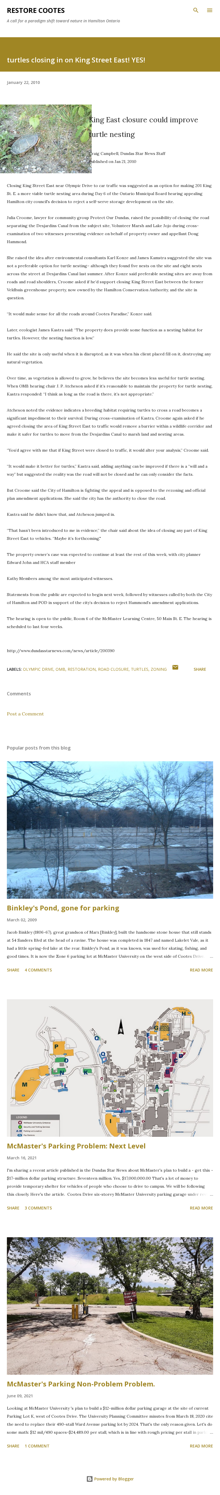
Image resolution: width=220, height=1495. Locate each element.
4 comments (38, 970)
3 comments (38, 1208)
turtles (139, 669)
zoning (159, 669)
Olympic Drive (38, 669)
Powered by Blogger (113, 1479)
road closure (113, 669)
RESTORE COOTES (36, 10)
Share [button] (200, 669)
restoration (82, 669)
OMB (60, 669)
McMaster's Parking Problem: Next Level (76, 1145)
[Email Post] (175, 669)
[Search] (195, 10)
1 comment (37, 1446)
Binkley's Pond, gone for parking (63, 907)
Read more (201, 970)
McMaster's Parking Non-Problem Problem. (81, 1383)
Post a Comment (25, 714)
